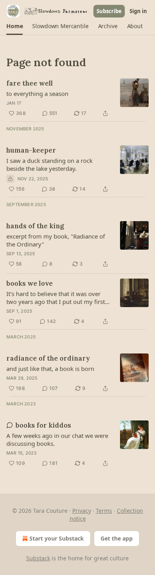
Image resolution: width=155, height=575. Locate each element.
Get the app (117, 538)
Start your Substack (56, 538)
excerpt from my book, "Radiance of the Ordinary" (55, 240)
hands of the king (35, 226)
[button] (14, 26)
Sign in (138, 11)
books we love (29, 283)
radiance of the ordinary (48, 358)
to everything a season (37, 93)
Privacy (81, 510)
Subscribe (109, 11)
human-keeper (31, 150)
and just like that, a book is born (50, 369)
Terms (104, 510)
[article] (77, 98)
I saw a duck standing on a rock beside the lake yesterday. (49, 164)
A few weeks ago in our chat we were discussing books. (57, 439)
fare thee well (29, 83)
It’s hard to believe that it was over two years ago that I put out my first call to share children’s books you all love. (55, 298)
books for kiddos (43, 425)
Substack (38, 558)
